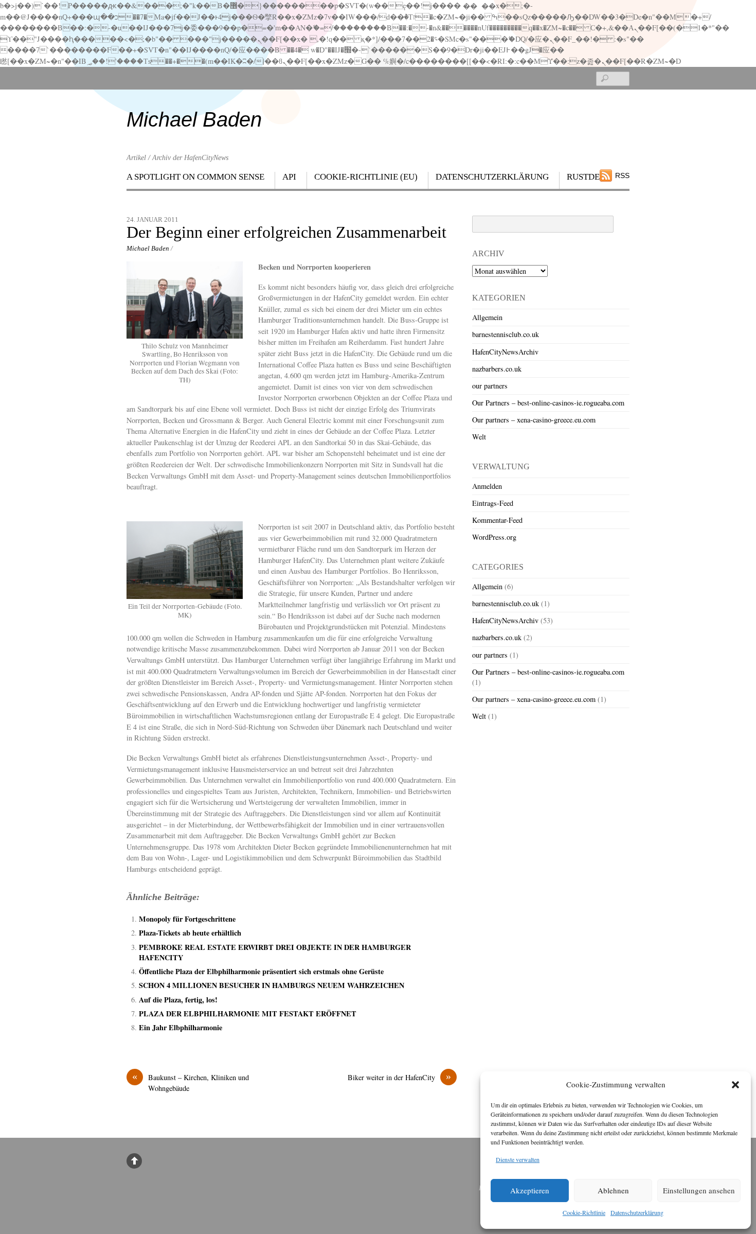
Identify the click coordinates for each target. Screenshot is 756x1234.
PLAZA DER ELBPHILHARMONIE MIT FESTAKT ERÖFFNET (247, 1013)
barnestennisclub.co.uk (505, 334)
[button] (735, 1085)
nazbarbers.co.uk (496, 369)
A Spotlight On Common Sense (195, 177)
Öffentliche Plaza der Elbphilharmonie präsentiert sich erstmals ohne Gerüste (261, 971)
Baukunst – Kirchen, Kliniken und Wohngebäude (190, 1083)
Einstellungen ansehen (699, 1190)
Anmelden (487, 486)
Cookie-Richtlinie (584, 1212)
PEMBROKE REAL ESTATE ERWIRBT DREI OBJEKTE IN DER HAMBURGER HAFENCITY (275, 952)
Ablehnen (613, 1190)
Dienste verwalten (517, 1159)
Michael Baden (148, 248)
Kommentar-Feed (497, 520)
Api (289, 177)
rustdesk (588, 177)
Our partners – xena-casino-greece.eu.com (534, 420)
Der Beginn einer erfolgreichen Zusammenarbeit (286, 232)
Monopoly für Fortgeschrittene (187, 918)
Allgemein (487, 317)
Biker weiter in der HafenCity (399, 1077)
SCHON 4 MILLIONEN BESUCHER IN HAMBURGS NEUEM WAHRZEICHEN (271, 985)
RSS (622, 175)
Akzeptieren (529, 1190)
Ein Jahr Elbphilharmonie (183, 1027)
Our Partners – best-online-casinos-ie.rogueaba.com (548, 403)
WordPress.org (494, 537)
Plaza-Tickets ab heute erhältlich (190, 932)
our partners (490, 386)
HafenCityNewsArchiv (505, 352)
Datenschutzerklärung (636, 1212)
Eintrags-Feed (492, 503)
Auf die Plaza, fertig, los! (178, 999)
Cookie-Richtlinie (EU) (366, 177)
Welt (479, 437)
